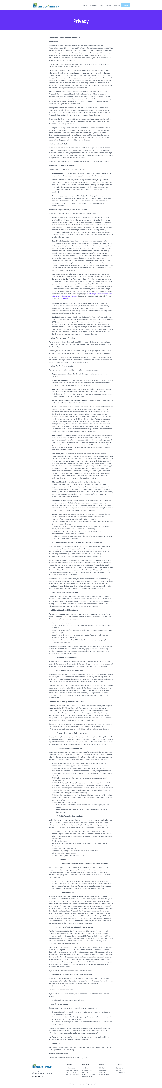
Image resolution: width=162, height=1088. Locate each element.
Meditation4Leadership (77, 1084)
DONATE (125, 5)
